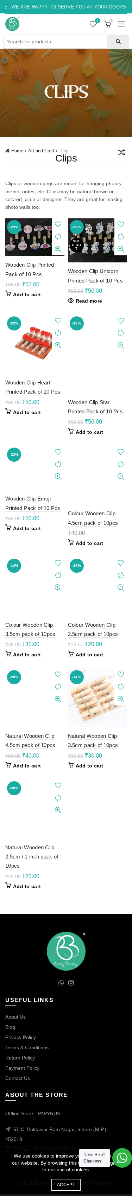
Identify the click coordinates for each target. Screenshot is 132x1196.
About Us (15, 1017)
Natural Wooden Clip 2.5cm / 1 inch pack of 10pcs (31, 856)
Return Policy (20, 1058)
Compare (58, 237)
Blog (10, 1027)
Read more (89, 301)
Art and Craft (41, 150)
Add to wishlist (58, 224)
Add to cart (27, 294)
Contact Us (17, 1078)
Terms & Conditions (27, 1047)
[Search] (117, 42)
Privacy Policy (20, 1037)
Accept (66, 1184)
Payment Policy (22, 1068)
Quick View (58, 249)
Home (17, 150)
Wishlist (97, 21)
